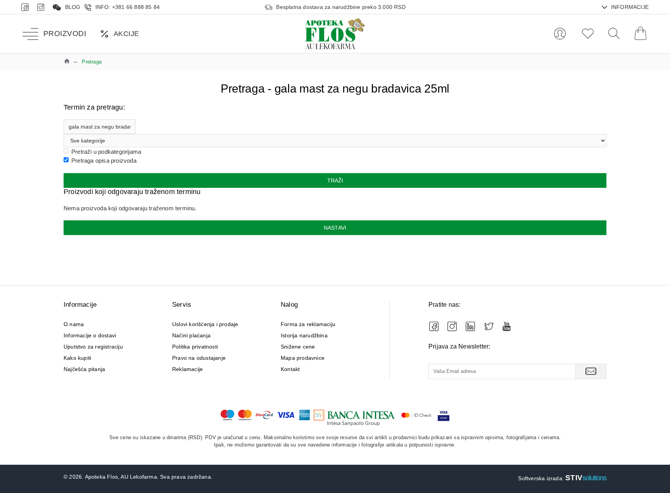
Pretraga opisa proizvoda (103, 160)
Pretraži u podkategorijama (106, 151)
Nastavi (335, 228)
